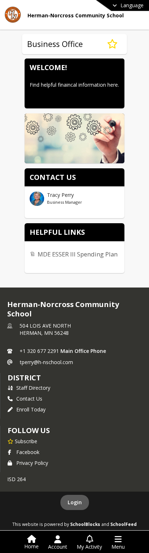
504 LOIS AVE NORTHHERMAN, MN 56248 (45, 329)
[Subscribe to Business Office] (112, 44)
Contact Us (29, 398)
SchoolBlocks (85, 524)
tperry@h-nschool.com (46, 362)
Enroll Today (31, 409)
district (24, 378)
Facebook (27, 452)
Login (75, 502)
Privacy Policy (32, 462)
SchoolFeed (123, 524)
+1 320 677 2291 (39, 350)
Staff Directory (33, 387)
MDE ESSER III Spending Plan (78, 254)
